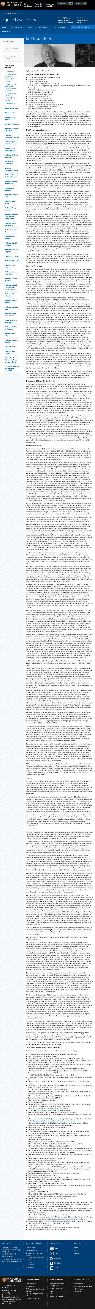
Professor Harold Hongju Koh (11, 182)
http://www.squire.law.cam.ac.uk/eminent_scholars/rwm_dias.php (48, 1108)
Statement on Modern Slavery (11, 1299)
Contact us (6, 32)
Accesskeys (29, 1267)
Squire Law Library (8, 41)
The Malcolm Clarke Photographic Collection (12, 368)
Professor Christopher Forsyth (12, 136)
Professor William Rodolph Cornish (11, 176)
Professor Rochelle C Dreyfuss (11, 156)
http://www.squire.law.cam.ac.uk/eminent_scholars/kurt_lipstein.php (54, 1121)
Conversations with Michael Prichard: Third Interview (10, 97)
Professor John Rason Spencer (10, 149)
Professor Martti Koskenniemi (10, 315)
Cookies (31, 1265)
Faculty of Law (81, 18)
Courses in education (33, 1298)
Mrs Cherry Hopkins (12, 124)
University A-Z (6, 1303)
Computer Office (82, 20)
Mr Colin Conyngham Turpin (11, 169)
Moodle (79, 23)
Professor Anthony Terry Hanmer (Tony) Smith (11, 216)
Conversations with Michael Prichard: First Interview (10, 78)
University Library (64, 18)
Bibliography (10, 71)
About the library (16, 27)
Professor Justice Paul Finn (11, 279)
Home (3, 13)
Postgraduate (30, 1286)
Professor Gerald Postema (11, 244)
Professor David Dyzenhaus (10, 224)
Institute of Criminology (65, 23)
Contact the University (9, 1291)
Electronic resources (59, 27)
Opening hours (30, 1248)
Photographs (11, 103)
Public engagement (80, 1289)
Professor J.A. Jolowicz (9, 295)
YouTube (57, 1268)
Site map (76, 1253)
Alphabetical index (11, 108)
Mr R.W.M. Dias (10, 347)
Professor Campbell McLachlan (12, 129)
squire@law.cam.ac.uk (14, 1261)
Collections (43, 27)
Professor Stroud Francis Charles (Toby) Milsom (11, 287)
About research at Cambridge (83, 1286)
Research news (78, 1284)
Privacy (30, 1262)
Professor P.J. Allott (12, 261)
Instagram (57, 1258)
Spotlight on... (78, 1292)
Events (76, 1248)
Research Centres (64, 20)
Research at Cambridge (50, 5)
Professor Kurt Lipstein (10, 352)
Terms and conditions (9, 1301)
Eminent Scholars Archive (14, 13)
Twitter (56, 1248)
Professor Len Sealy (12, 256)
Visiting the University (56, 1296)
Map (51, 1294)
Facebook (57, 1263)
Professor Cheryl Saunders (10, 209)
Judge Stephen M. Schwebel (11, 321)
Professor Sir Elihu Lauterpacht (11, 328)
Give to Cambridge (56, 1288)
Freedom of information (9, 1295)
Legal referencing (31, 1250)
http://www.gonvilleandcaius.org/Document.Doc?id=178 (68, 1219)
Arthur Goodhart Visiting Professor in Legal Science (11, 360)
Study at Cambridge (28, 5)
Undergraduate (31, 1284)
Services (30, 27)
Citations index (10, 113)
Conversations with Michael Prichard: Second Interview (10, 87)
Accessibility (6, 1293)
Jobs (75, 1250)
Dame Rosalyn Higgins (10, 237)
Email (56, 1253)
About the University (38, 5)
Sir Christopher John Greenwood (11, 143)
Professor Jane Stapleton (10, 273)
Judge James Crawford (9, 189)
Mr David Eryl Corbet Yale (9, 163)
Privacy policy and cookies (10, 1297)
